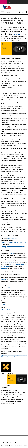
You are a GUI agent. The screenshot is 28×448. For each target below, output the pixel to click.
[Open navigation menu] (2, 12)
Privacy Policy (17, 445)
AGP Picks (3, 2)
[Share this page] (26, 12)
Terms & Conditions (20, 442)
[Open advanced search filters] (22, 12)
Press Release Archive (16, 440)
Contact (25, 445)
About (7, 440)
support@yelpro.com (6, 309)
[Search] (19, 12)
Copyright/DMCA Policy (7, 445)
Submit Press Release (8, 442)
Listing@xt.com (5, 304)
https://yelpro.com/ (12, 238)
